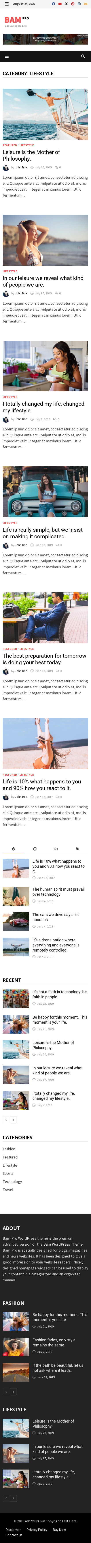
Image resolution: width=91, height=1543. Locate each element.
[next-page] (13, 1120)
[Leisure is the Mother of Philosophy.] (16, 1043)
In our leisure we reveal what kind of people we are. (43, 281)
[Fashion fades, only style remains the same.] (16, 1340)
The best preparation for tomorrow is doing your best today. (44, 659)
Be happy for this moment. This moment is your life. (59, 1020)
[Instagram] (79, 3)
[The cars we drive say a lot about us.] (16, 915)
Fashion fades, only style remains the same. (54, 1342)
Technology (12, 1181)
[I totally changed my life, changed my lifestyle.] (16, 1093)
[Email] (85, 3)
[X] (67, 3)
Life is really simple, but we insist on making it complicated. (43, 533)
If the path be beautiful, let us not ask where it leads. (57, 1368)
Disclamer (13, 1529)
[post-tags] (77, 848)
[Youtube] (60, 3)
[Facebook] (54, 3)
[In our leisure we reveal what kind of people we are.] (16, 1068)
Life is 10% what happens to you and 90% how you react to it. (42, 784)
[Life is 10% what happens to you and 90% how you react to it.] (16, 861)
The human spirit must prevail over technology (58, 892)
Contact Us (14, 1535)
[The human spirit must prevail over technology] (16, 889)
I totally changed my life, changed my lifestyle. (53, 1096)
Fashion (9, 1148)
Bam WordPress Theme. (63, 1244)
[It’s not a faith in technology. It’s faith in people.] (16, 992)
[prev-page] (6, 1120)
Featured (10, 145)
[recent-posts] (35, 848)
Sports (8, 1173)
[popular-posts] (13, 848)
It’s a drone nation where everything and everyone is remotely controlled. (56, 945)
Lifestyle (26, 145)
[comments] (56, 848)
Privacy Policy (37, 1529)
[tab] (13, 848)
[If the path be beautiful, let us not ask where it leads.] (16, 1365)
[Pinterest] (73, 3)
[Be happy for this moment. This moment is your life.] (16, 1017)
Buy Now (59, 1529)
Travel (8, 1189)
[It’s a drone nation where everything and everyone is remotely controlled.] (16, 940)
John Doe (21, 167)
